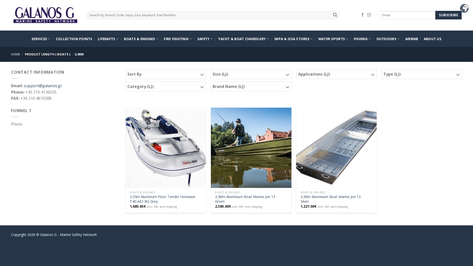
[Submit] (335, 15)
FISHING (361, 38)
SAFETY (203, 38)
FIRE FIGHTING (176, 38)
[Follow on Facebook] (363, 15)
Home (15, 54)
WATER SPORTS (331, 38)
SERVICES (39, 38)
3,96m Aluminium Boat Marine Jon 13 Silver (331, 199)
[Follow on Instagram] (369, 15)
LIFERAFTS (106, 38)
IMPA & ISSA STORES (291, 38)
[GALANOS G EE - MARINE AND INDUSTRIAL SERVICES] (45, 15)
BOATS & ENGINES (139, 38)
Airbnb (411, 38)
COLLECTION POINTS (74, 38)
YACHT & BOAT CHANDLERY (242, 38)
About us (432, 38)
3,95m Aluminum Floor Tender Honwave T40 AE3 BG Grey (162, 199)
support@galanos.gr (43, 85)
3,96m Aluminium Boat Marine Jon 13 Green (245, 199)
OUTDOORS (386, 38)
